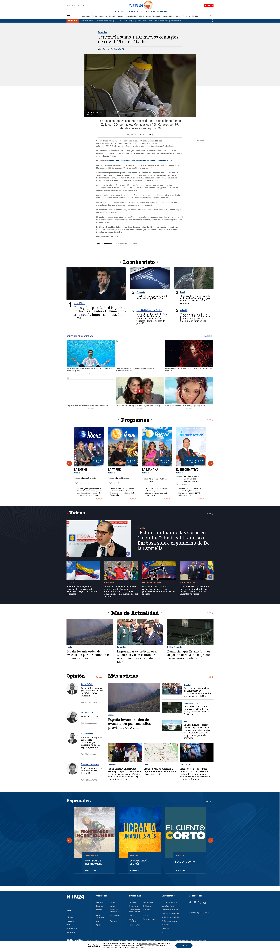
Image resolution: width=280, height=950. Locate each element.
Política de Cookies (137, 947)
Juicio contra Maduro (87, 21)
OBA (163, 932)
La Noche (80, 469)
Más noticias (123, 676)
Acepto (184, 945)
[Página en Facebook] (190, 903)
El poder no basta (89, 716)
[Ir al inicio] (78, 900)
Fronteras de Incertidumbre (93, 862)
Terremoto (140, 292)
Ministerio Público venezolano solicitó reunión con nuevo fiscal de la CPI (140, 161)
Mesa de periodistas (132, 920)
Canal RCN (89, 940)
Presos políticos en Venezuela (158, 21)
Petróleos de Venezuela (151, 582)
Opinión (195, 16)
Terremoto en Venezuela (104, 21)
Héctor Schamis (91, 780)
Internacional (70, 932)
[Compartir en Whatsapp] (153, 135)
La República (119, 940)
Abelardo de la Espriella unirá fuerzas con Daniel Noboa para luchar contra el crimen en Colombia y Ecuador (195, 590)
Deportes (119, 16)
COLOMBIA (121, 12)
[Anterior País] (212, 20)
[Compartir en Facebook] (140, 135)
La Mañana (150, 469)
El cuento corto (185, 861)
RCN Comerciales (131, 940)
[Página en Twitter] (199, 903)
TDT (173, 940)
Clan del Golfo (185, 765)
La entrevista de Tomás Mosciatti (134, 911)
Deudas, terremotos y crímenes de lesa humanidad (91, 770)
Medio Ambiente (87, 733)
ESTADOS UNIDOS (149, 12)
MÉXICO (139, 12)
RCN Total (202, 940)
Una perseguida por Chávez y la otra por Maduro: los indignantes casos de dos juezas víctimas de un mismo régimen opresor (89, 492)
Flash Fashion (147, 906)
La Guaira (118, 21)
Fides (168, 940)
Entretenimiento (168, 16)
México (68, 925)
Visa (185, 722)
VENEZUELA (131, 12)
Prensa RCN (165, 928)
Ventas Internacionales (169, 921)
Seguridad (70, 582)
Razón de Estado (134, 925)
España (69, 647)
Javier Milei (112, 765)
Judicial (112, 16)
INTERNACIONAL (162, 12)
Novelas (161, 940)
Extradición (121, 647)
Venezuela (70, 921)
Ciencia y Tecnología (153, 16)
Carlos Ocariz (109, 582)
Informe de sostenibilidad (170, 914)
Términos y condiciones (148, 944)
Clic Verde (132, 902)
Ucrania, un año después (139, 862)
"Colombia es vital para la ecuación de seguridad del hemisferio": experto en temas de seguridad (82, 590)
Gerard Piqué (79, 303)
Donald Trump (141, 21)
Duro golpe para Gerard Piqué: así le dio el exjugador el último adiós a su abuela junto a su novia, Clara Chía (100, 313)
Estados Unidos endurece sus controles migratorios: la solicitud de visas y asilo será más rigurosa (155, 492)
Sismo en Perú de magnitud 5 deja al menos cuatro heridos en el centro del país (160, 771)
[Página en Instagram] (195, 903)
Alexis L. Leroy (90, 754)
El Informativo (187, 469)
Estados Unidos (71, 928)
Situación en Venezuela (90, 764)
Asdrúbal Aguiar (87, 712)
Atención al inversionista (170, 910)
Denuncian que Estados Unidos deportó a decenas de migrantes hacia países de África (189, 655)
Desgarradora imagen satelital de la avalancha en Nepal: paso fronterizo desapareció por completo (195, 299)
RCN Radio (109, 940)
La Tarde (114, 469)
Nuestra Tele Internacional (134, 16)
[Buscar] (212, 16)
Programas (186, 16)
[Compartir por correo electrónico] (150, 135)
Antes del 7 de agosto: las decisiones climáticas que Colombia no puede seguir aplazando (91, 742)
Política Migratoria (174, 647)
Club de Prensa (148, 902)
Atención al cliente (168, 906)
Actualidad (86, 16)
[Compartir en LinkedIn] (147, 135)
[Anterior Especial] (69, 840)
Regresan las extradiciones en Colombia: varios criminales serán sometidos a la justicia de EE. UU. (138, 656)
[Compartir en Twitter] (143, 135)
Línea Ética (165, 925)
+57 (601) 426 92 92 (202, 913)
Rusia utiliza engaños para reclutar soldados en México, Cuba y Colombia (92, 692)
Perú (146, 765)
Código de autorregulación (170, 917)
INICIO (114, 12)
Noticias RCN (99, 940)
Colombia (183, 310)
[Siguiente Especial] (211, 840)
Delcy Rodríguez (129, 21)
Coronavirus (102, 32)
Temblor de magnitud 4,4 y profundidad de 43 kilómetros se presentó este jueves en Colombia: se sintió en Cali (196, 317)
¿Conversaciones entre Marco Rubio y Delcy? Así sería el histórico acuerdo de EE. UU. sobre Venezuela (189, 492)
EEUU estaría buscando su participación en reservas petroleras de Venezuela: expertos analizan (158, 590)
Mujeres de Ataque (149, 919)
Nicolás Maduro (176, 21)
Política (95, 16)
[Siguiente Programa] (211, 463)
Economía (103, 16)
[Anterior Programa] (69, 463)
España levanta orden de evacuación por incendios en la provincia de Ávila (88, 655)
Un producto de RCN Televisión (186, 940)
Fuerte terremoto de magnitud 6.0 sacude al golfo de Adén (151, 297)
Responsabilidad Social (169, 902)
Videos (77, 512)
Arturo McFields (87, 684)
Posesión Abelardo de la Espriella (149, 310)
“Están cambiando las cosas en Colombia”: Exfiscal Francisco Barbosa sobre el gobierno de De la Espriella (122, 492)
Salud (178, 16)
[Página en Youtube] (204, 903)
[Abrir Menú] (68, 16)
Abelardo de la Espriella (189, 582)
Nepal (182, 292)
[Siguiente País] (212, 21)
